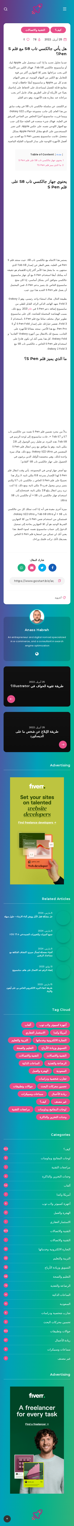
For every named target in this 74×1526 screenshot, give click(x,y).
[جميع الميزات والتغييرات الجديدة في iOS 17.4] (63, 936)
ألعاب (28, 1025)
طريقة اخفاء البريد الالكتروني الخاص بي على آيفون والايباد (29, 989)
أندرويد (58, 597)
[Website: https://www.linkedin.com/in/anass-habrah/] (37, 653)
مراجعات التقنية (21, 1109)
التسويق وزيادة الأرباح (53, 1048)
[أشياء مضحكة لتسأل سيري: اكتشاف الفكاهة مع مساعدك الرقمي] (63, 954)
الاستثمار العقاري (35, 1032)
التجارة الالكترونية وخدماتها (51, 1040)
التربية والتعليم (19, 1040)
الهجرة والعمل (40, 1071)
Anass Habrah (37, 630)
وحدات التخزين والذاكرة (53, 1117)
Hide (58, 154)
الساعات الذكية (31, 1063)
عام (30, 309)
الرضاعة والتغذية (57, 1063)
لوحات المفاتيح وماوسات (52, 1109)
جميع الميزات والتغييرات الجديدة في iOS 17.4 (31, 934)
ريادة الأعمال (59, 1094)
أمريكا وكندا (60, 1032)
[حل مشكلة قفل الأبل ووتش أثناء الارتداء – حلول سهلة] (63, 918)
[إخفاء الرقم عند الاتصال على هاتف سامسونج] (63, 971)
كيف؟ (58, 30)
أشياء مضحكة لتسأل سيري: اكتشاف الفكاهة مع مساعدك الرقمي (31, 954)
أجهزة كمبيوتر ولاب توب (53, 1025)
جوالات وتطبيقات (23, 1086)
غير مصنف (60, 1101)
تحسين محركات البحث (53, 1086)
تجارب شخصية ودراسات (52, 1078)
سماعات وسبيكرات (32, 1094)
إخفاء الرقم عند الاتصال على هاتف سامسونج (32, 970)
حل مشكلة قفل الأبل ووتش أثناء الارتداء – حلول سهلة (28, 916)
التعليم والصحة (25, 1048)
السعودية (61, 1071)
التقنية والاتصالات (35, 30)
